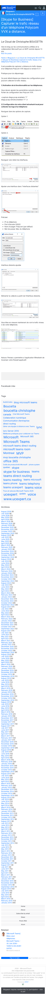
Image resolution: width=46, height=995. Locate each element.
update (22, 493)
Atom (23, 924)
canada (7, 414)
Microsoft (11, 437)
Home (3, 58)
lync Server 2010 (11, 431)
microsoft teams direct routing (19, 445)
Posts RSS (23, 921)
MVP (20, 453)
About (23, 910)
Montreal (8, 453)
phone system (34, 465)
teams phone (10, 483)
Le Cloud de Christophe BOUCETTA (30, 58)
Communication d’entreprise (16, 421)
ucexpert (10, 494)
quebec (6, 467)
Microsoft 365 (26, 436)
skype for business (16, 471)
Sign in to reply (15, 958)
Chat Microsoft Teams (21, 414)
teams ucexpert (13, 487)
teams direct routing (17, 476)
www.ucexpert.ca (17, 499)
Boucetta (9, 406)
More (37, 14)
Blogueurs (11, 58)
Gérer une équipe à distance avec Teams (19, 426)
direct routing (9, 423)
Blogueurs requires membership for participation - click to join (23, 990)
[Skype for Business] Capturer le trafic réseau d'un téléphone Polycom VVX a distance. (20, 25)
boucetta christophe (19, 411)
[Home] (8, 7)
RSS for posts (6, 53)
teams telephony (29, 483)
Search (40, 8)
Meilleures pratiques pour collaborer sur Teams (21, 434)
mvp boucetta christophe (17, 457)
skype (15, 467)
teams (35, 471)
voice (32, 494)
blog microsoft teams (25, 402)
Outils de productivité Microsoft (15, 465)
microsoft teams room (16, 449)
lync (39, 427)
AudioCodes (7, 402)
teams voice (33, 487)
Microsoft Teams (17, 442)
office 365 (10, 461)
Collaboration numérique (14, 418)
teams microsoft (32, 479)
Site (36, 8)
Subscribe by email (23, 913)
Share (23, 917)
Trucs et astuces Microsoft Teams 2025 (18, 491)
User (44, 8)
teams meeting (12, 479)
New (43, 13)
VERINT (27, 982)
